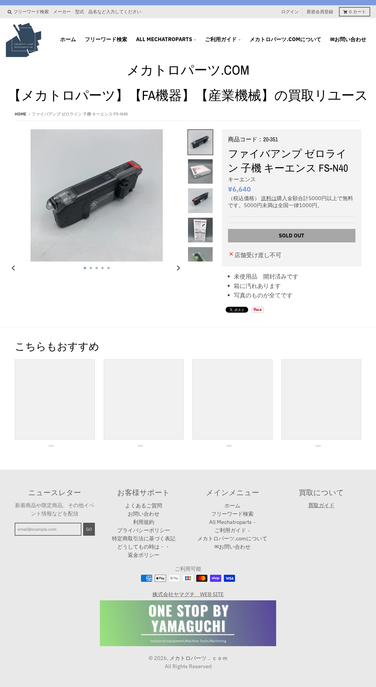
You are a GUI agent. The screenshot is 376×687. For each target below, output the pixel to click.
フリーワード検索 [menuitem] (106, 39)
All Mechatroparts (230, 522)
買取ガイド (321, 505)
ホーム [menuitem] (68, 39)
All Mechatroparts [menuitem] (164, 39)
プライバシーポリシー (143, 530)
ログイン (290, 11)
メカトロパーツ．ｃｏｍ (198, 658)
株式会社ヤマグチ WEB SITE (188, 594)
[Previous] (14, 268)
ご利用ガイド (230, 530)
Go (89, 529)
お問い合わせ (144, 513)
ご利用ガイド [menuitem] (221, 39)
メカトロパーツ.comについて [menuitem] (285, 39)
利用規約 (143, 522)
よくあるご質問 (143, 505)
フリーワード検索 (232, 513)
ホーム (232, 505)
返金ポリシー (144, 555)
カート (357, 11)
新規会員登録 (320, 11)
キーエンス (242, 179)
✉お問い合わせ (232, 546)
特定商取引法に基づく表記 (143, 538)
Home (20, 114)
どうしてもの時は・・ (143, 546)
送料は (269, 198)
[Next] (178, 268)
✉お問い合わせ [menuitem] (348, 39)
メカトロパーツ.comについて (232, 538)
